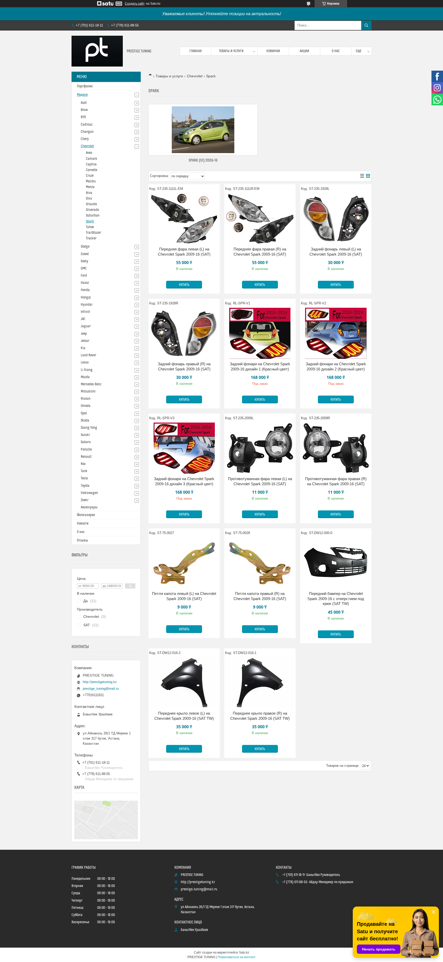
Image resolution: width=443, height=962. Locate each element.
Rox (83, 464)
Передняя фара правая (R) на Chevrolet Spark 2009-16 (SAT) (260, 251)
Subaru (86, 442)
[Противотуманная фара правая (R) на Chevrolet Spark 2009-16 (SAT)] (336, 448)
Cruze (90, 176)
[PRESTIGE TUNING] (97, 51)
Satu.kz (244, 952)
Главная (195, 51)
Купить (184, 285)
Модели (82, 95)
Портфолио (85, 86)
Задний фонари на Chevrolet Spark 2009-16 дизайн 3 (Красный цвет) (184, 481)
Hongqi (86, 297)
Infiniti (85, 312)
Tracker (91, 238)
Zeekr (84, 500)
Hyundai (87, 305)
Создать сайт (135, 3)
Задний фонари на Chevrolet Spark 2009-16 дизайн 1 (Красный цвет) (260, 366)
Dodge (85, 247)
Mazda (85, 377)
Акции (304, 51)
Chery (85, 139)
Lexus (85, 362)
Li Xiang (87, 370)
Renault (86, 457)
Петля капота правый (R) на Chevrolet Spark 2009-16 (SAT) (260, 596)
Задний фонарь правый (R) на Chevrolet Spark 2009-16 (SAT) (184, 366)
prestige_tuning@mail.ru (101, 688)
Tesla (84, 478)
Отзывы (82, 540)
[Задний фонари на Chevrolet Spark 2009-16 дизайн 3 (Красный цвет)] (184, 448)
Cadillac (87, 125)
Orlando (91, 204)
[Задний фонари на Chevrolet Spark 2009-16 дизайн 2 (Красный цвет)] (336, 333)
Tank (84, 471)
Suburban (92, 215)
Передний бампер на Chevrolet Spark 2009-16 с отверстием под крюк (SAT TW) (335, 598)
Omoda (85, 406)
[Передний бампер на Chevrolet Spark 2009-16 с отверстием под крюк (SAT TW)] (336, 563)
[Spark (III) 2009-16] (203, 129)
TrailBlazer (93, 233)
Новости (82, 523)
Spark (90, 221)
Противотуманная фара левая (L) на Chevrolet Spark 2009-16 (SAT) (260, 481)
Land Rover (88, 355)
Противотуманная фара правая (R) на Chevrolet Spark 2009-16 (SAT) (336, 481)
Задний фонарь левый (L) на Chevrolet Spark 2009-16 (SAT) (335, 251)
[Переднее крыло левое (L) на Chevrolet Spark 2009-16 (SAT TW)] (184, 682)
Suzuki (85, 435)
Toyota (85, 486)
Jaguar (86, 326)
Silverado (92, 210)
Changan (87, 132)
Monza (90, 187)
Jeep (84, 334)
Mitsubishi (88, 391)
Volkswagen (89, 493)
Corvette (91, 170)
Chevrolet (195, 76)
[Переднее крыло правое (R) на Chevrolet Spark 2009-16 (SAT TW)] (260, 682)
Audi (84, 103)
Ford (84, 276)
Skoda (85, 420)
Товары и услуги (231, 51)
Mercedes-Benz (91, 384)
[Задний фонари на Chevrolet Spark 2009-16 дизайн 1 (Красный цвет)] (260, 333)
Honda (85, 290)
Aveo (89, 153)
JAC (83, 319)
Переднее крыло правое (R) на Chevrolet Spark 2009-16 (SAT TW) (260, 716)
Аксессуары (89, 507)
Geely (84, 261)
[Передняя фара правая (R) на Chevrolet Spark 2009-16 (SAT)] (260, 218)
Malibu (91, 181)
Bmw (84, 110)
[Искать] (366, 25)
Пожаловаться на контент (237, 957)
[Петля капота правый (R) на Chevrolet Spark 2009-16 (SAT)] (260, 563)
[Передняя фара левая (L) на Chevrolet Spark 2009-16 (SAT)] (184, 218)
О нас (336, 51)
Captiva (91, 164)
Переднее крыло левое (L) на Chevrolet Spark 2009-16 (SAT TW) (184, 716)
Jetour (85, 341)
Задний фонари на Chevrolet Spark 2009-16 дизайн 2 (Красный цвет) (336, 366)
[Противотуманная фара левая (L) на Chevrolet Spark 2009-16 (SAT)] (260, 448)
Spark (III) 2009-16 (203, 160)
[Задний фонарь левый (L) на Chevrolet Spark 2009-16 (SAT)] (336, 218)
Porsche (86, 449)
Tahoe (90, 227)
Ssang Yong (89, 428)
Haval (85, 283)
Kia (83, 348)
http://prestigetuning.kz (100, 682)
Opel (84, 413)
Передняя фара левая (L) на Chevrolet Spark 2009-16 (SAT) (184, 251)
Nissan (85, 399)
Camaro (91, 159)
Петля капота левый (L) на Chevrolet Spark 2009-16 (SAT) (184, 596)
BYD (83, 117)
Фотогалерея (86, 515)
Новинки (273, 51)
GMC (84, 268)
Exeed (85, 254)
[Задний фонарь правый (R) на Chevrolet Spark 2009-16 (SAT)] (184, 333)
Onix (89, 199)
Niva (89, 193)
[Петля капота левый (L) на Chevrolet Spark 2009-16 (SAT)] (184, 563)
